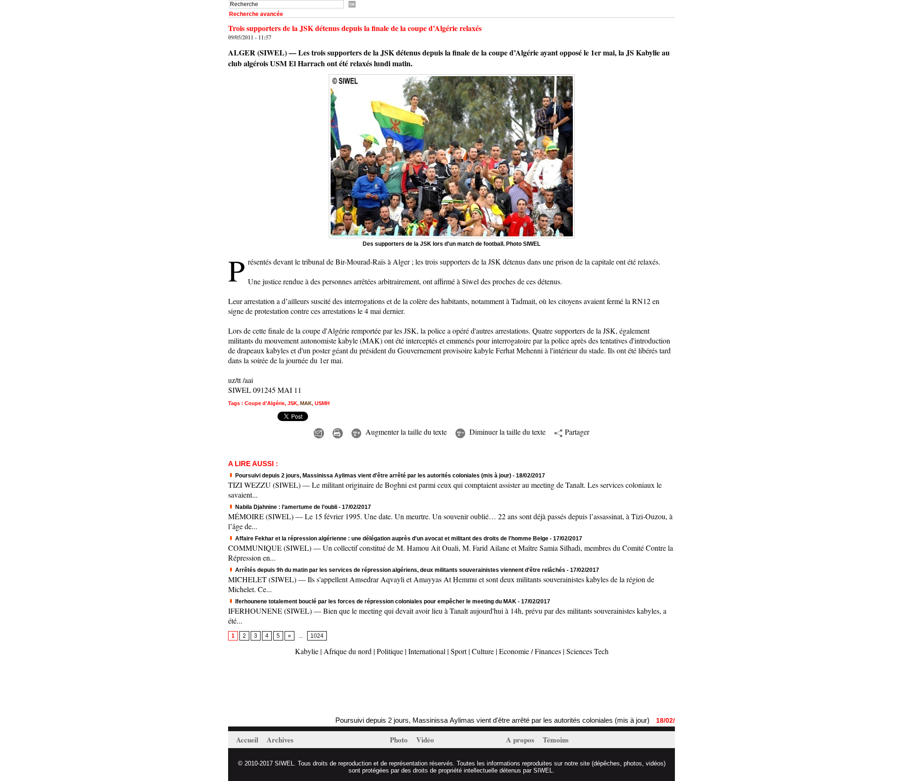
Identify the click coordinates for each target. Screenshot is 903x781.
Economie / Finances (530, 651)
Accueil (248, 739)
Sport (459, 651)
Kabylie (306, 651)
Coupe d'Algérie (265, 403)
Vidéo (425, 739)
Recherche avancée (256, 14)
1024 (317, 636)
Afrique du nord (348, 651)
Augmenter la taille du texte (405, 432)
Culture (483, 651)
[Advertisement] (338, 687)
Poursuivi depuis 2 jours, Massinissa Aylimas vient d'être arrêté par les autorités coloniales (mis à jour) (372, 475)
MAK (306, 403)
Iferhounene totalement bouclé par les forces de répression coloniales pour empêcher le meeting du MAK (375, 601)
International (426, 651)
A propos (521, 739)
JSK (292, 403)
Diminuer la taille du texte (506, 432)
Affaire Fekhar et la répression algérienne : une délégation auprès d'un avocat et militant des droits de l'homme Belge (391, 538)
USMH (322, 403)
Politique (390, 651)
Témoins (556, 739)
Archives (280, 739)
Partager (575, 432)
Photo (400, 739)
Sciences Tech (587, 651)
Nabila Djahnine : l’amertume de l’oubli (285, 507)
